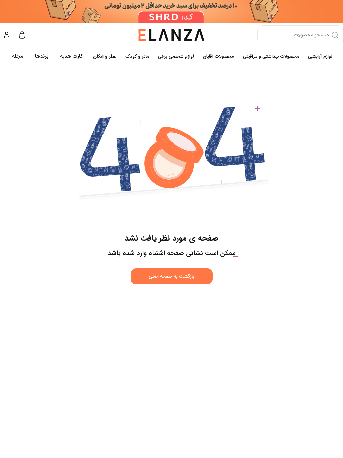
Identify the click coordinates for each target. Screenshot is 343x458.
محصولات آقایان (218, 56)
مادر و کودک (137, 56)
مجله (17, 56)
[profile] (6, 35)
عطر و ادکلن (104, 56)
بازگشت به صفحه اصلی (171, 276)
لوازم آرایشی (320, 56)
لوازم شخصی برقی (176, 56)
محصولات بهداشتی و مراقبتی (271, 56)
